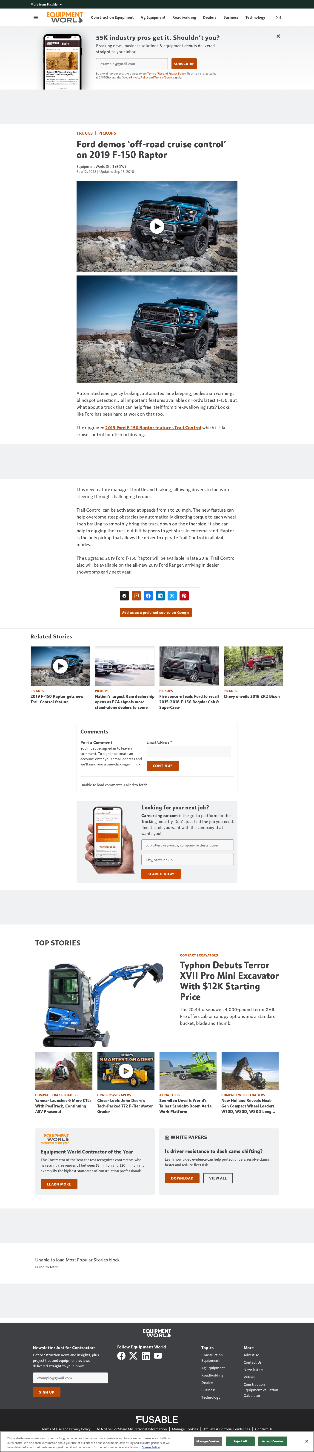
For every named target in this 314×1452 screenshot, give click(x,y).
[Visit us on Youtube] (158, 1355)
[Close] (307, 1441)
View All (218, 1178)
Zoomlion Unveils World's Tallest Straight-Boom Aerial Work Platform (186, 1106)
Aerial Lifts (169, 1095)
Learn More (59, 1184)
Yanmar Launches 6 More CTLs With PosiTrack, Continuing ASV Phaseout (63, 1106)
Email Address (159, 742)
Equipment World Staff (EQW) (101, 166)
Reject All (240, 1441)
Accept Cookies (272, 1441)
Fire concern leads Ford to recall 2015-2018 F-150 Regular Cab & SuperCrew (189, 702)
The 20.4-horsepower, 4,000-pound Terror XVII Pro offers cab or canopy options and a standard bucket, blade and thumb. (228, 1016)
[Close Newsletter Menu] (278, 36)
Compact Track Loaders (57, 1095)
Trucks (85, 133)
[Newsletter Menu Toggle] (278, 17)
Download (182, 1178)
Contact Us (264, 1428)
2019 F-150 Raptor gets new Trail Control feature (57, 699)
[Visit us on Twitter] (133, 1355)
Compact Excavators (199, 955)
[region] (157, 1441)
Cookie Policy (151, 1447)
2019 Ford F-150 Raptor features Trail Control (153, 427)
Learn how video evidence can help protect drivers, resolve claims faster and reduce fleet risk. (217, 1162)
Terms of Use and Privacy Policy (166, 73)
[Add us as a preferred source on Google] (136, 595)
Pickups (107, 133)
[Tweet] (172, 595)
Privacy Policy (139, 77)
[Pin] (184, 595)
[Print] (124, 595)
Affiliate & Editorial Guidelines (226, 1428)
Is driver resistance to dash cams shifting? (214, 1151)
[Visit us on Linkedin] (146, 1355)
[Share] (148, 595)
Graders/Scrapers (114, 1095)
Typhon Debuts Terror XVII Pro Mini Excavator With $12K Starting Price (229, 981)
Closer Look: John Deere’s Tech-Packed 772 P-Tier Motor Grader (125, 1106)
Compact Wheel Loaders (243, 1095)
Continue (163, 765)
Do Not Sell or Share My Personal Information (131, 1428)
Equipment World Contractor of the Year (87, 1152)
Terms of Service (164, 77)
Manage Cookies (185, 1428)
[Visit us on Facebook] (121, 1355)
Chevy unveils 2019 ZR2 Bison (252, 696)
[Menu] (35, 17)
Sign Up (46, 1392)
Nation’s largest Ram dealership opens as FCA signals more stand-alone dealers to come (124, 702)
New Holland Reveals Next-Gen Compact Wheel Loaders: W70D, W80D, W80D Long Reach (248, 1106)
